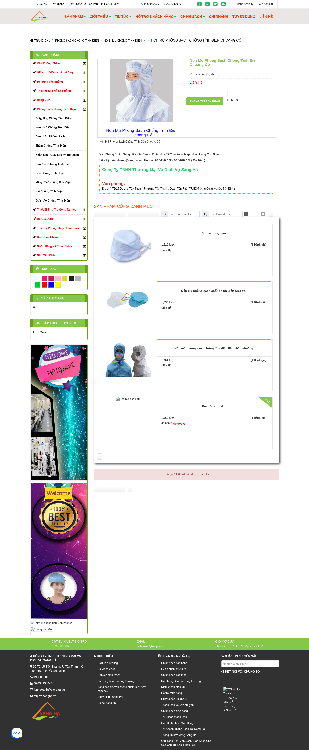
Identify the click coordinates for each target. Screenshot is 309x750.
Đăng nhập (244, 3)
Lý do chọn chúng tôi (174, 668)
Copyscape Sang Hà (110, 696)
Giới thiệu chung (108, 663)
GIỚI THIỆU (99, 16)
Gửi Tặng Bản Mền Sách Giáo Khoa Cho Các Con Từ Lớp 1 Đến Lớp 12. (186, 742)
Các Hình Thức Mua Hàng (177, 723)
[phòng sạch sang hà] (58, 550)
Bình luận (233, 100)
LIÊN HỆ (266, 16)
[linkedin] (223, 4)
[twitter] (215, 4)
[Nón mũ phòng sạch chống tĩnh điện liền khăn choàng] (128, 358)
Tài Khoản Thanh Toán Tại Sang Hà (183, 728)
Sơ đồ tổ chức (106, 668)
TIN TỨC (122, 16)
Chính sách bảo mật (173, 675)
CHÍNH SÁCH (191, 16)
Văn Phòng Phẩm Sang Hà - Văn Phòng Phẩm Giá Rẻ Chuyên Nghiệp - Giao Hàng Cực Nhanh (160, 154)
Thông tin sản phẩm (205, 101)
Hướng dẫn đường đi (174, 698)
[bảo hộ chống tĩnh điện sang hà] (58, 412)
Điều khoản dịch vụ (173, 686)
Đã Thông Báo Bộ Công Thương (181, 681)
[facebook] (199, 4)
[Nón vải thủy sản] (128, 246)
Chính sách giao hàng (174, 710)
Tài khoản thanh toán (174, 717)
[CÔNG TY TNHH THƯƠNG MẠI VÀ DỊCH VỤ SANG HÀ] (46, 16)
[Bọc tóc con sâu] (128, 398)
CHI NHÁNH (218, 16)
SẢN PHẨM (74, 16)
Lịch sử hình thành (109, 675)
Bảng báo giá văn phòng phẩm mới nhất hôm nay (122, 688)
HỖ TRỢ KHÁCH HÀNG (155, 16)
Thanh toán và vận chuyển (177, 705)
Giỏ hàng (265, 3)
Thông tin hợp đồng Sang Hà (178, 735)
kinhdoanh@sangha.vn (127, 160)
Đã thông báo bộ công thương (116, 681)
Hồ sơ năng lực (107, 702)
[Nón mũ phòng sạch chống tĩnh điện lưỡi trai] (128, 300)
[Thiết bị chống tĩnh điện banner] (51, 622)
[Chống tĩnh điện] (41, 629)
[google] (207, 4)
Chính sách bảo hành (174, 663)
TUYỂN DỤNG (243, 16)
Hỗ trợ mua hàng (171, 693)
